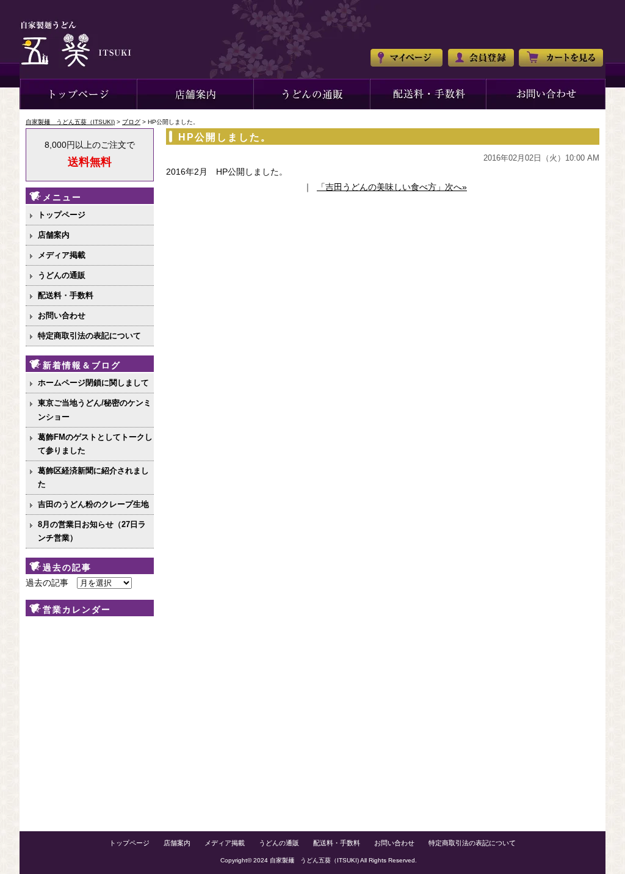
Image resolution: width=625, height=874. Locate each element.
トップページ (78, 94)
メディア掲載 (61, 255)
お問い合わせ (545, 94)
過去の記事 (47, 583)
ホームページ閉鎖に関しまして (93, 382)
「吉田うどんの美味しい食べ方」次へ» (392, 187)
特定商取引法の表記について (89, 335)
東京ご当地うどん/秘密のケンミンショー (94, 409)
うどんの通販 (312, 94)
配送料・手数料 (65, 295)
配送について (428, 94)
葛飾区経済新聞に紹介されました (93, 477)
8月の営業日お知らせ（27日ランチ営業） (92, 531)
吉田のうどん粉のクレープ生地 (93, 504)
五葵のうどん (195, 94)
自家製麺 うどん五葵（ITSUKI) (314, 860)
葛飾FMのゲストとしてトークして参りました (95, 443)
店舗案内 (54, 234)
